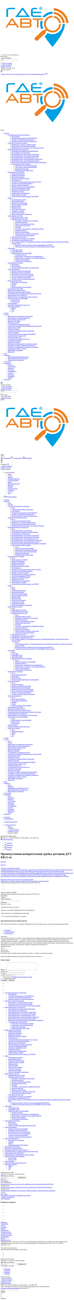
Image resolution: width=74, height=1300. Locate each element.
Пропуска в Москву (14, 306)
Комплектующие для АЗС (20, 219)
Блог (5, 353)
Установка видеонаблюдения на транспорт (21, 331)
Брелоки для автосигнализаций (21, 271)
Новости (10, 365)
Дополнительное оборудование (24, 235)
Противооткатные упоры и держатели (23, 186)
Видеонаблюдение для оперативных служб (25, 157)
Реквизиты (11, 376)
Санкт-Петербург (13, 480)
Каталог (6, 133)
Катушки (18, 227)
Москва (10, 477)
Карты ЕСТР (15, 300)
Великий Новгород (14, 483)
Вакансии (11, 368)
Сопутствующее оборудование (21, 164)
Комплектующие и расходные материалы (24, 141)
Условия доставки (6, 1233)
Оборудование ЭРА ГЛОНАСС (17, 295)
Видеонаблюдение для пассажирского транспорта (27, 159)
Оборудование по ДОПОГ (16, 172)
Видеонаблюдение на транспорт (18, 358)
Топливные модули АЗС (19, 237)
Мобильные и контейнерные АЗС (18, 357)
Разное (14, 285)
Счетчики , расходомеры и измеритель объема (29, 229)
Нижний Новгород (14, 479)
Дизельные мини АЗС (15, 337)
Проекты (7, 355)
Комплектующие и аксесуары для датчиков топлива (28, 148)
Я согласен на (17, 977)
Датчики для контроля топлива (18, 143)
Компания (7, 363)
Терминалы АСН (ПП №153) (20, 190)
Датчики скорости (20, 255)
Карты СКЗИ (16, 301)
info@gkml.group (6, 398)
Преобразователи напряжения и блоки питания (22, 297)
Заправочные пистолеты (22, 225)
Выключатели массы (18, 177)
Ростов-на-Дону (13, 488)
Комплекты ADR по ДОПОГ (20, 178)
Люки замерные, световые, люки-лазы (27, 233)
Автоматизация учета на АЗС (17, 335)
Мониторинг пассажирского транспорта (20, 316)
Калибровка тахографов (15, 350)
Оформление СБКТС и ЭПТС (17, 348)
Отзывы (10, 373)
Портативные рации (18, 201)
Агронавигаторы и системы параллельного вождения (24, 293)
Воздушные (15, 264)
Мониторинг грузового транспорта (19, 318)
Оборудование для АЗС (15, 216)
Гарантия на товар (6, 1235)
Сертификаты (12, 371)
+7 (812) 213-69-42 (6, 63)
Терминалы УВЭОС (18, 191)
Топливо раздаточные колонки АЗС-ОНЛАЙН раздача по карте (35, 246)
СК (13, 311)
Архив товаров (12, 303)
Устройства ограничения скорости (22, 183)
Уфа (9, 493)
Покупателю (4, 1230)
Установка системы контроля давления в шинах (22, 344)
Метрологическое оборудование (21, 287)
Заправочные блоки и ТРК (20, 217)
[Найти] (1, 393)
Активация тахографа (14, 340)
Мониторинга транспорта (16, 360)
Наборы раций (16, 206)
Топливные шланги (21, 222)
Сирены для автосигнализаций (21, 277)
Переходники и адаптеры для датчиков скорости (30, 258)
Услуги (6, 314)
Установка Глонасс (13, 329)
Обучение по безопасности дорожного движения (23, 347)
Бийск (10, 482)
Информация (5, 1237)
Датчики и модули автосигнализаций (23, 279)
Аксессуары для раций (19, 209)
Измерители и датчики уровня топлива (24, 144)
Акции (6, 313)
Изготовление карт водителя (17, 319)
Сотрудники (12, 366)
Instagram (9, 847)
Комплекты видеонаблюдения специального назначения (29, 162)
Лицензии (11, 370)
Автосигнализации (14, 269)
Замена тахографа (13, 332)
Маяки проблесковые (18, 174)
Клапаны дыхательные (22, 232)
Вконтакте (9, 845)
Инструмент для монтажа (19, 282)
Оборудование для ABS (19, 195)
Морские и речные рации (19, 203)
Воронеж (11, 485)
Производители (5, 1240)
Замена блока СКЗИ (14, 327)
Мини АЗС (11, 352)
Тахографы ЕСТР (17, 250)
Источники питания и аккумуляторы (19, 292)
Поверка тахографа (14, 342)
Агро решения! (5, 1198)
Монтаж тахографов (14, 321)
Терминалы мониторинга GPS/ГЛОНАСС (24, 138)
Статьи (3, 1225)
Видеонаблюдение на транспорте (18, 149)
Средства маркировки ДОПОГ (21, 188)
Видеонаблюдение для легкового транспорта (25, 156)
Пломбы (14, 284)
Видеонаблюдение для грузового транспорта (25, 154)
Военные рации (16, 208)
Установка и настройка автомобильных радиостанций (24, 326)
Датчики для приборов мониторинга (23, 139)
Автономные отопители (16, 263)
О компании (4, 1224)
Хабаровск (11, 490)
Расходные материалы (15, 280)
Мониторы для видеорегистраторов (26, 165)
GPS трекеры (16, 136)
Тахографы (11, 248)
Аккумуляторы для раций (19, 204)
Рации (10, 198)
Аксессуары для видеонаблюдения (25, 167)
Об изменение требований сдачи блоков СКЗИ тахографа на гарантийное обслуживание (28, 1190)
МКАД (14, 308)
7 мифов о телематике (7, 1197)
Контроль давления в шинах (16, 290)
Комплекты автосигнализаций (21, 272)
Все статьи (4, 1194)
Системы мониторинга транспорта (19, 135)
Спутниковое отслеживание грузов (19, 324)
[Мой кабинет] (1, 71)
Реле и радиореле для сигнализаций (23, 276)
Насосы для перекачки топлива (24, 224)
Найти (3, 1292)
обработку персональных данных (22, 977)
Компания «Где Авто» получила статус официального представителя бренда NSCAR (27, 1184)
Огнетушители (16, 180)
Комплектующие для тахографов (22, 253)
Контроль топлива (13, 323)
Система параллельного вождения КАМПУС (22, 334)
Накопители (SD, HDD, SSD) (24, 170)
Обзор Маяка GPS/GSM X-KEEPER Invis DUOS (15, 1195)
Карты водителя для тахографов (18, 298)
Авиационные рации (18, 212)
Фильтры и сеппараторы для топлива (26, 220)
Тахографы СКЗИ (17, 251)
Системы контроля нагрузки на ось (19, 305)
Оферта (10, 378)
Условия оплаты (6, 1232)
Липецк (10, 487)
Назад (10, 474)
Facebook (9, 843)
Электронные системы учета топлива (23, 238)
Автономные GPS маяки (15, 289)
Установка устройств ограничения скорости (21, 345)
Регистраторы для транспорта (21, 152)
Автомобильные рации (19, 199)
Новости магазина (8, 1176)
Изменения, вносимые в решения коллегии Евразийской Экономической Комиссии (26, 1187)
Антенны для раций (18, 211)
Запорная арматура (21, 230)
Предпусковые (16, 266)
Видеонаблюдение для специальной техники (25, 161)
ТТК (13, 310)
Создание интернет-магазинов (10, 1288)
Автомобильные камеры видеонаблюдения (25, 151)
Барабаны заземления (18, 175)
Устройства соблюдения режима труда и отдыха (26, 182)
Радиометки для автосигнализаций (22, 274)
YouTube (9, 849)
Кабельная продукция (22, 169)
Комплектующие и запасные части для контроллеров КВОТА (34, 245)
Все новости (4, 1181)
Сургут (10, 492)
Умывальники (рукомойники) (21, 193)
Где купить (7, 361)
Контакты (7, 379)
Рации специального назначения (22, 214)
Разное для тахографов (22, 259)
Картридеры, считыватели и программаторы (29, 256)
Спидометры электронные (23, 261)
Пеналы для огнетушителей (20, 185)
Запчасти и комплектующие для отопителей (25, 267)
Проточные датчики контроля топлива (23, 146)
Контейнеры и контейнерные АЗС (22, 240)
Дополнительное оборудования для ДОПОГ (25, 196)
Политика (11, 374)
